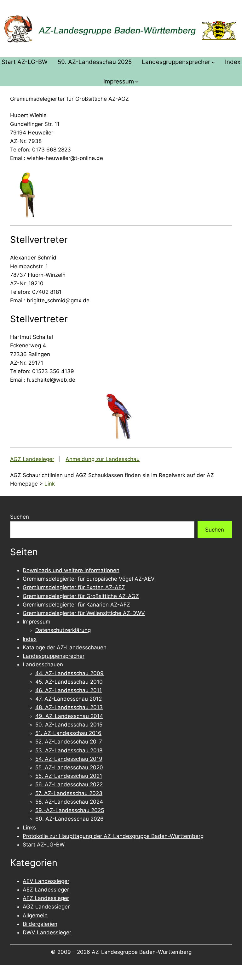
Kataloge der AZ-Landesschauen (65, 647)
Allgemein (35, 915)
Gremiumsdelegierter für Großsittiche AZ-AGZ (81, 596)
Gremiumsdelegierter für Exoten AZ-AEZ (74, 587)
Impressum (36, 621)
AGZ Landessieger (46, 906)
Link (49, 484)
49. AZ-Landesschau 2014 (69, 716)
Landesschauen (43, 664)
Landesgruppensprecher (53, 656)
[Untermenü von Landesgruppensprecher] (213, 62)
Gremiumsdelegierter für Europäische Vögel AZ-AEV (89, 579)
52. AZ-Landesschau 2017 (68, 741)
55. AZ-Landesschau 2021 (68, 776)
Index (30, 639)
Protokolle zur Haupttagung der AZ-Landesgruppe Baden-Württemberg (113, 836)
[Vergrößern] (40, 178)
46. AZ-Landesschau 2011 (68, 690)
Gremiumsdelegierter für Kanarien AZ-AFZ (76, 604)
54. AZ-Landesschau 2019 (68, 759)
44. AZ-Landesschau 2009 (69, 673)
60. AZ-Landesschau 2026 (69, 819)
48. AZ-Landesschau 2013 (69, 707)
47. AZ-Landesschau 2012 (68, 699)
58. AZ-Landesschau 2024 (69, 802)
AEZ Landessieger (46, 889)
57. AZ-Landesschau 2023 (68, 793)
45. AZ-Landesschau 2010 (69, 682)
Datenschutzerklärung (63, 630)
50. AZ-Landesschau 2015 (68, 724)
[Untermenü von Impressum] (137, 81)
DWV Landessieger (47, 932)
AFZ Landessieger (46, 898)
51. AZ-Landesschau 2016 (68, 733)
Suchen (19, 517)
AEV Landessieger (46, 881)
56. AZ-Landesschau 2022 (69, 784)
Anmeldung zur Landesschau (103, 459)
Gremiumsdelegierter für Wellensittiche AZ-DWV (84, 613)
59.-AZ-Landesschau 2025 (69, 810)
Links (29, 827)
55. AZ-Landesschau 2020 (69, 767)
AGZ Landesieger (32, 459)
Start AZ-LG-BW (44, 844)
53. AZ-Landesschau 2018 (68, 750)
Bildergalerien (40, 924)
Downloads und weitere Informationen (71, 570)
